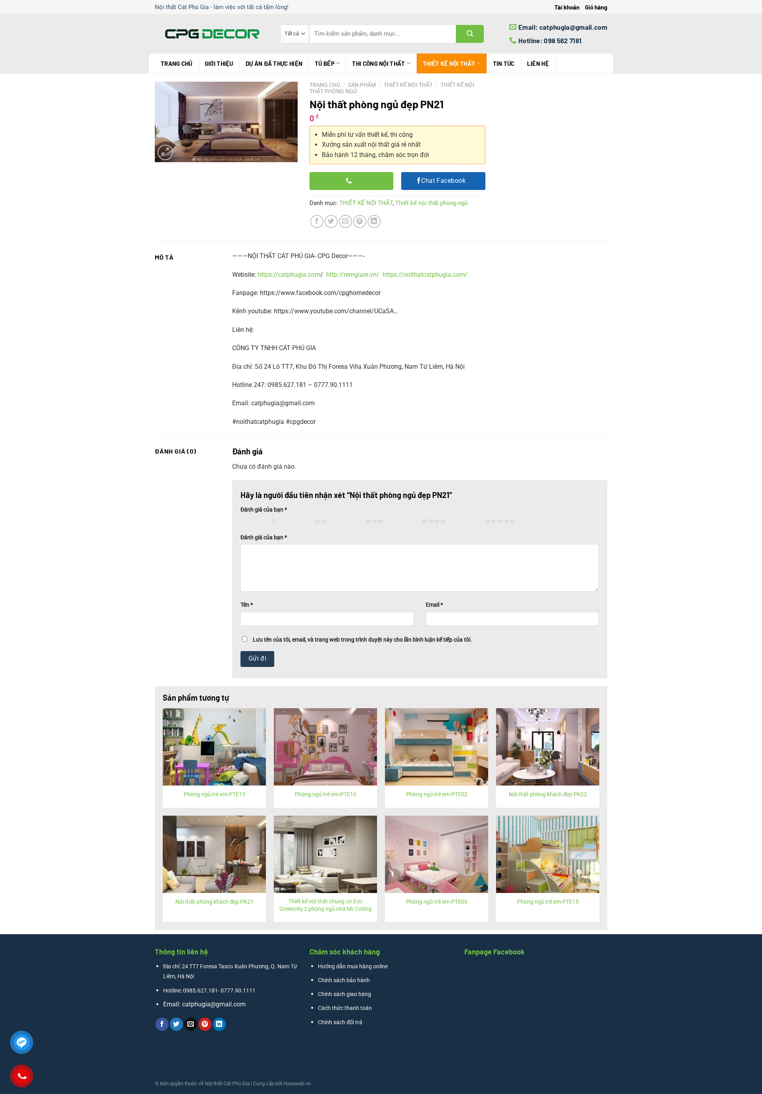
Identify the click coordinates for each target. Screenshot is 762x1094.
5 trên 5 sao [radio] (467, 521)
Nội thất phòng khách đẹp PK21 (214, 902)
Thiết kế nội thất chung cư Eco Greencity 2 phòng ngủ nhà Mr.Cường (325, 905)
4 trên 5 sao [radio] (404, 521)
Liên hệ (538, 63)
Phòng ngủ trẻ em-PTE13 (214, 794)
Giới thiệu (219, 63)
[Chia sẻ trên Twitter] (331, 221)
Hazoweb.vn (297, 1083)
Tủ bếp (325, 63)
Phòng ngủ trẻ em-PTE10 (325, 794)
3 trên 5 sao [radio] (348, 521)
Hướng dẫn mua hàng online (353, 966)
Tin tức (504, 63)
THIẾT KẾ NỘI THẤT (449, 63)
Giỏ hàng (596, 7)
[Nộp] (470, 34)
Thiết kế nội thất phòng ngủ (431, 203)
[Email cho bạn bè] (345, 221)
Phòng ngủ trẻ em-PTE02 (437, 794)
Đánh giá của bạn (264, 509)
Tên (247, 605)
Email (434, 605)
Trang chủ (176, 63)
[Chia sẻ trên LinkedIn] (374, 221)
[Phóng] (165, 152)
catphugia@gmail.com (214, 1004)
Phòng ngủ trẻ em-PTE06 (437, 902)
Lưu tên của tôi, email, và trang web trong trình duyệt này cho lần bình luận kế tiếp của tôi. (362, 639)
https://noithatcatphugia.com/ (425, 274)
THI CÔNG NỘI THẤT (378, 63)
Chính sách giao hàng (344, 994)
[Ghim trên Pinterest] (359, 221)
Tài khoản (566, 7)
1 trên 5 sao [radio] (253, 521)
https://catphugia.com (289, 274)
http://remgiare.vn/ (352, 274)
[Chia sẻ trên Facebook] (316, 221)
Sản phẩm (362, 85)
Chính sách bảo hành (344, 980)
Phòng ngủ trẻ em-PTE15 (548, 902)
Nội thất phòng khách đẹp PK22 (548, 794)
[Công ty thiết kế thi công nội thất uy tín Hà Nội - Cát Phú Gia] (211, 33)
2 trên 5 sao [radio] (297, 521)
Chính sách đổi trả (340, 1022)
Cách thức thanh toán (345, 1008)
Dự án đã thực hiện (274, 63)
